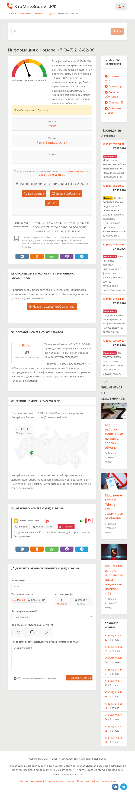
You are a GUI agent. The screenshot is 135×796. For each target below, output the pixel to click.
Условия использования (59, 781)
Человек (62, 603)
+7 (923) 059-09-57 (113, 185)
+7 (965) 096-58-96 (113, 144)
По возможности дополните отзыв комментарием (44, 641)
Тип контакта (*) (22, 594)
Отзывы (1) (115, 102)
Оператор (115, 86)
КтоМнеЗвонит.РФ (35, 6)
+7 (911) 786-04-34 (113, 244)
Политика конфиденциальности (96, 781)
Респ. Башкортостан (52, 142)
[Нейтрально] (32, 632)
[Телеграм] (123, 786)
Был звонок (36, 194)
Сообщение (38, 600)
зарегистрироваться (51, 174)
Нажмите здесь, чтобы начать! (53, 306)
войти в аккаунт (75, 171)
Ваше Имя (18, 580)
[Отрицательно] (46, 632)
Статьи (23, 781)
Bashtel (51, 126)
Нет (54, 203)
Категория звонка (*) (24, 611)
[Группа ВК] (115, 786)
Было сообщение (68, 194)
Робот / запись (82, 601)
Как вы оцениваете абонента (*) (32, 625)
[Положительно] (18, 632)
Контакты (36, 781)
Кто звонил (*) (64, 594)
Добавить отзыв (81, 677)
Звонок (20, 600)
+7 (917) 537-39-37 (113, 340)
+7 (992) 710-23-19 (113, 299)
